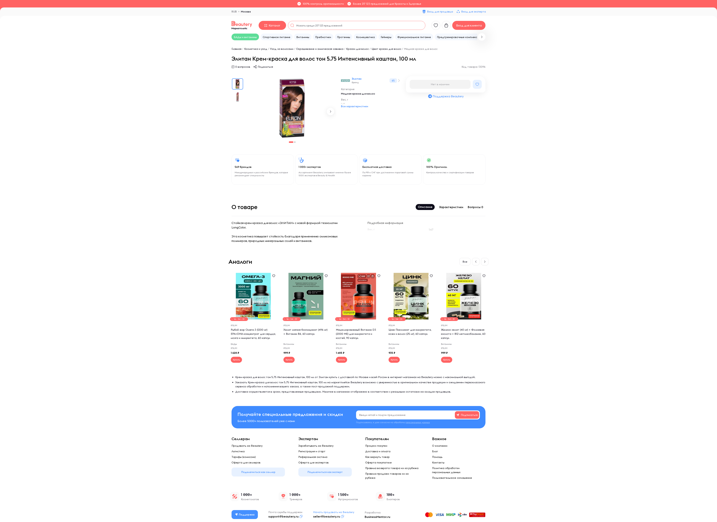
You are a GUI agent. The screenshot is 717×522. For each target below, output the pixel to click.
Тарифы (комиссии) (244, 457)
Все (465, 261)
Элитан (356, 78)
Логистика (238, 451)
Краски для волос (357, 49)
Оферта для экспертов (313, 462)
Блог (435, 451)
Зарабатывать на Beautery (315, 445)
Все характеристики (354, 106)
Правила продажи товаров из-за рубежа (387, 475)
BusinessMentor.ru (377, 517)
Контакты (438, 462)
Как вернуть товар (377, 457)
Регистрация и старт (311, 451)
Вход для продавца (440, 11)
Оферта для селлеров (246, 462)
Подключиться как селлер (258, 472)
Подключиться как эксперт (325, 472)
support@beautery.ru (283, 516)
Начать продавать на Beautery (333, 512)
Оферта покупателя (378, 462)
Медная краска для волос (420, 49)
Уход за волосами (281, 49)
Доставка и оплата (377, 451)
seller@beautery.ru (326, 516)
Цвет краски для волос (386, 49)
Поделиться (265, 66)
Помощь (437, 457)
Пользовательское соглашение (452, 477)
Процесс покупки (376, 445)
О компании (439, 445)
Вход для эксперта (473, 11)
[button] (481, 37)
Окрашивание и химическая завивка (319, 49)
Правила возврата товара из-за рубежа (391, 468)
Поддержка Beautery (448, 96)
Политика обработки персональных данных (446, 470)
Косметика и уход (255, 49)
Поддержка (246, 514)
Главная (236, 49)
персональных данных (418, 422)
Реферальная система (312, 457)
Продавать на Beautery (247, 445)
